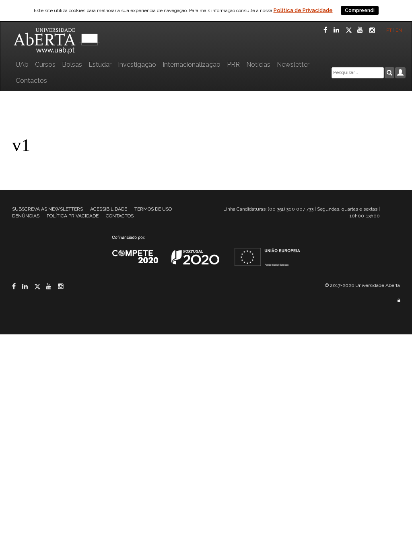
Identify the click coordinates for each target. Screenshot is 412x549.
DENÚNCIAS (25, 216)
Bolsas (72, 64)
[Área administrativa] (399, 300)
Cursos (45, 64)
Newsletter (293, 64)
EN (399, 30)
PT (389, 30)
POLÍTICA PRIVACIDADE (73, 216)
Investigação (137, 64)
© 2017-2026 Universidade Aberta (362, 285)
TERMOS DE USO (153, 209)
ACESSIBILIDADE (108, 209)
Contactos (31, 80)
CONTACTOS (120, 216)
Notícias (258, 64)
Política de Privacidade (303, 10)
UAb (22, 64)
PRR (233, 64)
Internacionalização (191, 64)
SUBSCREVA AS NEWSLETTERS (47, 209)
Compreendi (360, 10)
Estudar (100, 64)
